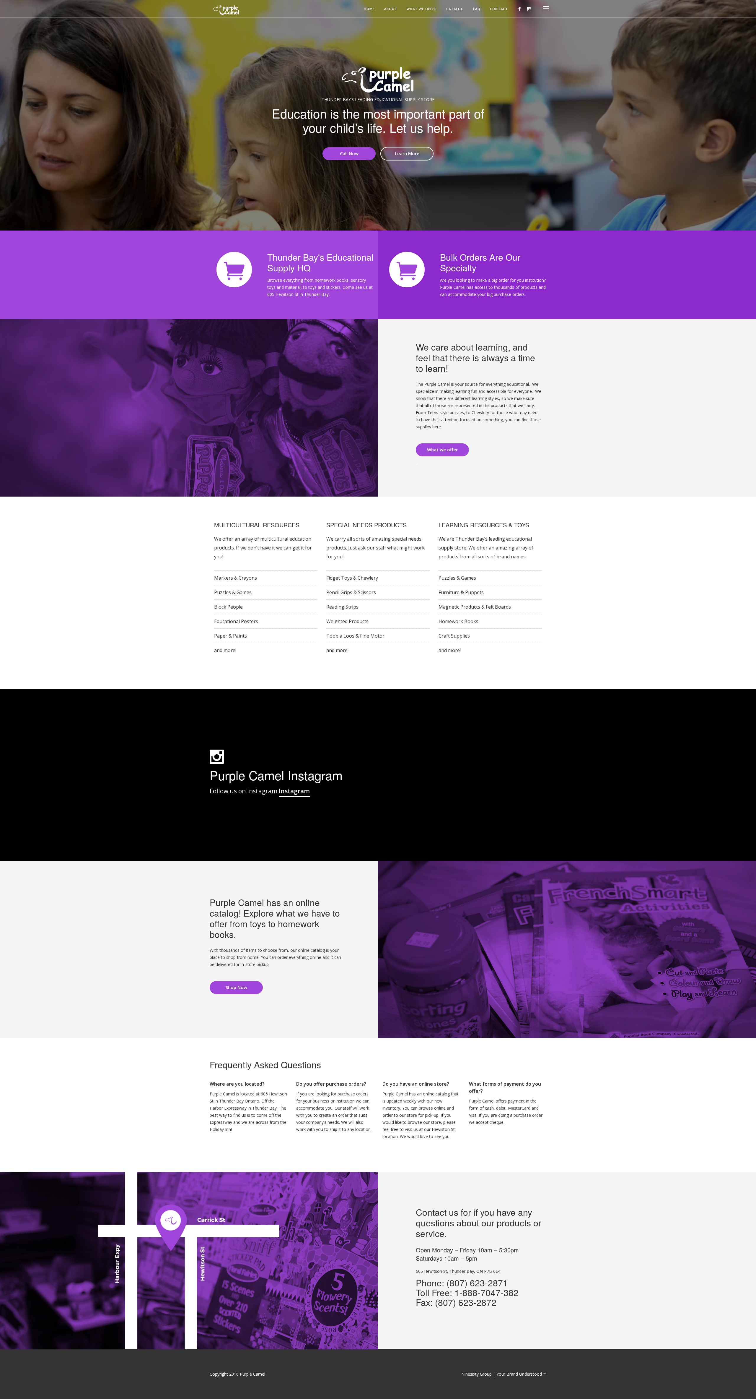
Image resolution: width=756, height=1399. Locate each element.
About (390, 9)
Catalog (455, 9)
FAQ (476, 9)
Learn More (407, 153)
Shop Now (236, 987)
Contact (499, 9)
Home (369, 9)
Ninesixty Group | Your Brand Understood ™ (503, 1374)
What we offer (422, 9)
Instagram (294, 791)
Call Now (349, 153)
